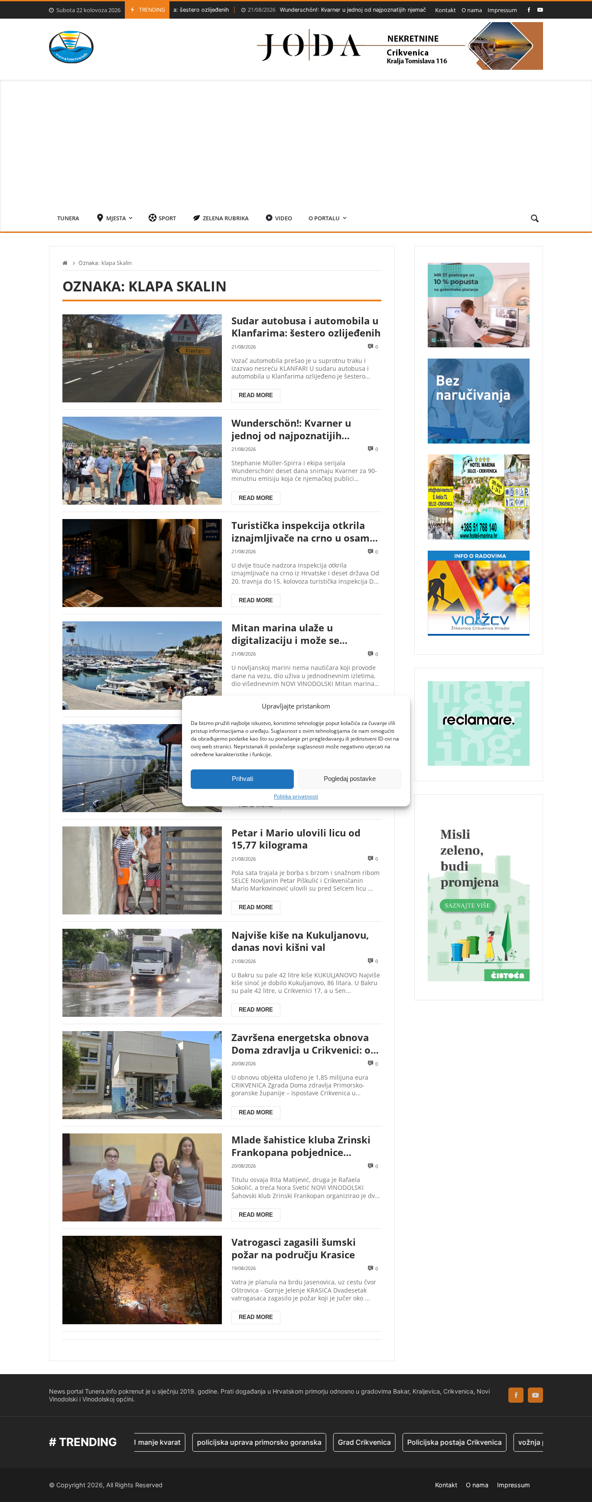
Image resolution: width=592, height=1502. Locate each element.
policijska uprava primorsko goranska (220, 1442)
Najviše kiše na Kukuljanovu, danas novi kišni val (300, 941)
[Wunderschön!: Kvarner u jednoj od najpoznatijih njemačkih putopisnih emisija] (142, 461)
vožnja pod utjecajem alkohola (529, 1442)
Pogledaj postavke (350, 778)
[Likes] (529, 10)
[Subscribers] (540, 10)
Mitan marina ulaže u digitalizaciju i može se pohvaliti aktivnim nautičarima (306, 633)
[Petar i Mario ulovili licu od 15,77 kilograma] (142, 870)
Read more (256, 395)
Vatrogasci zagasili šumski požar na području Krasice (293, 1248)
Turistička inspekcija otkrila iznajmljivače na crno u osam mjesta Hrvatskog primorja (300, 531)
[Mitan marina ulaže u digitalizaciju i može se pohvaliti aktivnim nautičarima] (142, 665)
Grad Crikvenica (325, 1442)
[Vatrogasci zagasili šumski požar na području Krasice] (142, 1280)
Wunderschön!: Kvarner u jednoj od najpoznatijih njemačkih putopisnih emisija (322, 10)
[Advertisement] (296, 140)
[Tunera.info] (71, 47)
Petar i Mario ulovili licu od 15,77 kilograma (296, 838)
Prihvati (242, 778)
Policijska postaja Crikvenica (415, 1442)
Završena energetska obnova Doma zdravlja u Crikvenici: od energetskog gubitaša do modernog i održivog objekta (304, 1043)
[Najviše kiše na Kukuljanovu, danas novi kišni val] (142, 973)
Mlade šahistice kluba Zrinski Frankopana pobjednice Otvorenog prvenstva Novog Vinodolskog (301, 1145)
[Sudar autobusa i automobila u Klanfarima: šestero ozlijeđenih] (142, 358)
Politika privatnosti (296, 796)
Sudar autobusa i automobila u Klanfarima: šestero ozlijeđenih (306, 326)
